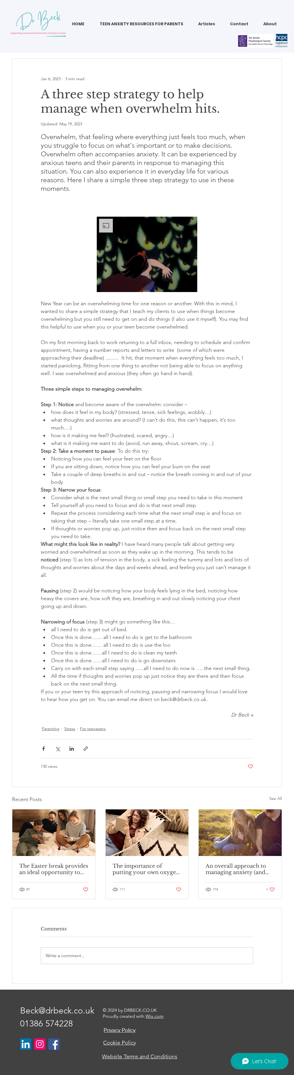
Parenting (50, 728)
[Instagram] (39, 1044)
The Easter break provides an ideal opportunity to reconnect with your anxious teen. (53, 869)
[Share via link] (85, 748)
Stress (69, 728)
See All (275, 798)
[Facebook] (53, 1044)
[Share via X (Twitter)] (57, 748)
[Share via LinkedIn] (71, 748)
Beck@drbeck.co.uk (57, 1010)
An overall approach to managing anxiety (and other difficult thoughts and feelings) (236, 869)
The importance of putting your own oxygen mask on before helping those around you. (146, 869)
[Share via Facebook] (43, 748)
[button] (144, 24)
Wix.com (155, 1016)
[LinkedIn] (25, 1044)
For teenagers (93, 728)
